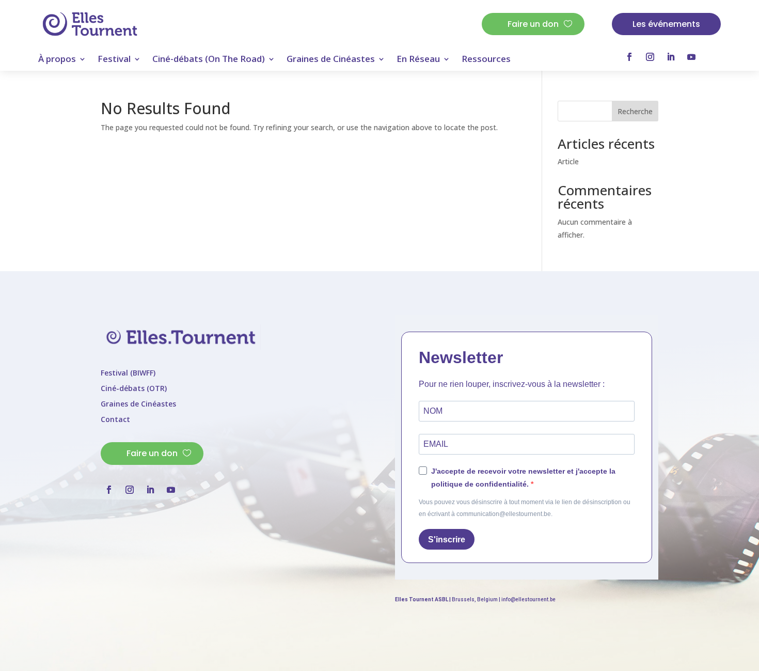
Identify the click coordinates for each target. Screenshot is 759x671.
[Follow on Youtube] (691, 57)
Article (568, 161)
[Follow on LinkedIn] (670, 57)
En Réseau (418, 60)
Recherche (635, 111)
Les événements (666, 24)
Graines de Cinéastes (331, 60)
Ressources (486, 60)
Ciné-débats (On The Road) (208, 60)
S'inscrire (446, 539)
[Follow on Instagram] (650, 57)
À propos (57, 60)
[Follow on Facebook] (629, 57)
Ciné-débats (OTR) (134, 389)
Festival (114, 60)
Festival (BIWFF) (128, 373)
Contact (115, 420)
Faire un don (533, 24)
